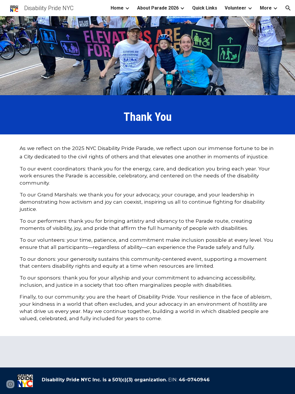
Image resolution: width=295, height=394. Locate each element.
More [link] (266, 8)
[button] (288, 8)
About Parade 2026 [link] (158, 8)
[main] (147, 116)
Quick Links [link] (204, 8)
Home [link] (117, 8)
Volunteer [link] (235, 8)
